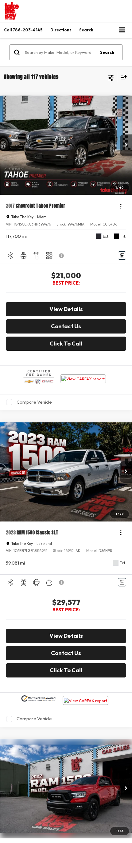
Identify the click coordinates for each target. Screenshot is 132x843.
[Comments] (122, 255)
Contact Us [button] (66, 326)
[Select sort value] (122, 77)
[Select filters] (111, 77)
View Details (66, 309)
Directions (61, 29)
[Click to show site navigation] (122, 30)
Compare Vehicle (34, 402)
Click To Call (66, 343)
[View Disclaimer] (62, 255)
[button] (23, 30)
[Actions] (120, 206)
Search (107, 52)
